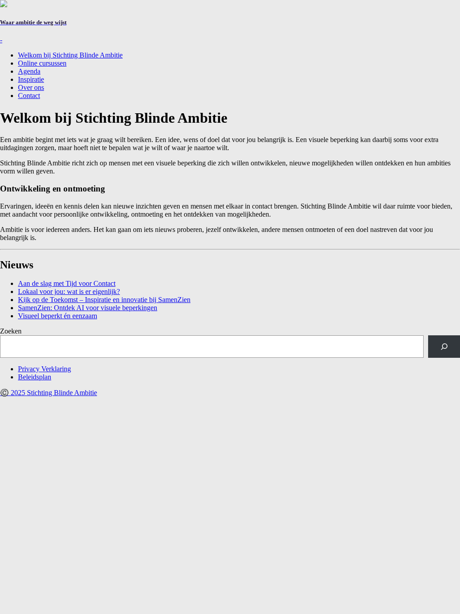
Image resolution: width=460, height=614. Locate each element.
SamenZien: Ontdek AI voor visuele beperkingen (87, 307)
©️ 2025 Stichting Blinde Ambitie (48, 392)
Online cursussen (42, 63)
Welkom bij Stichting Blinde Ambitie (70, 55)
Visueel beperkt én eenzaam (57, 316)
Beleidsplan (34, 377)
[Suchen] (444, 346)
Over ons (31, 87)
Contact (29, 95)
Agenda (29, 71)
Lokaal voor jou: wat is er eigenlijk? (69, 291)
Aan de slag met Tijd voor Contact (66, 283)
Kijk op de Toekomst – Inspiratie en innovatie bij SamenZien (104, 299)
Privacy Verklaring (44, 369)
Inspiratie (31, 79)
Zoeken (11, 331)
